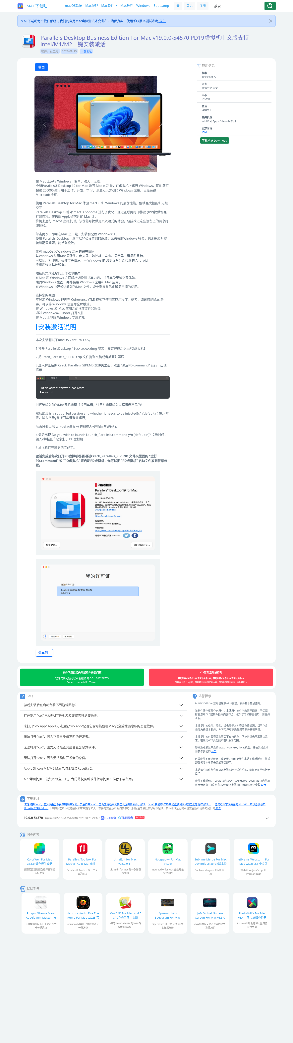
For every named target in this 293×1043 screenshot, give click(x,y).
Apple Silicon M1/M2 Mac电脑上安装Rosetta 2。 (59, 768)
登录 (189, 5)
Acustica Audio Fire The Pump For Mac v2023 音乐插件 (83, 917)
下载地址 (86, 51)
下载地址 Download (214, 141)
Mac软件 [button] (108, 5)
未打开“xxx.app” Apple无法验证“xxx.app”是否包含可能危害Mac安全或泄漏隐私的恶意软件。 (90, 726)
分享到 (43, 653)
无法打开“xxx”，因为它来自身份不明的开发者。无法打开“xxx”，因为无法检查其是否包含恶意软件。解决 (85, 804)
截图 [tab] (41, 67)
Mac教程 (126, 5)
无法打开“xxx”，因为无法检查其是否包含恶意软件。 (61, 747)
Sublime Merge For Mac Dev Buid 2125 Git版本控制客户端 (211, 863)
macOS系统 (73, 5)
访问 (204, 132)
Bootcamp (161, 5)
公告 (162, 21)
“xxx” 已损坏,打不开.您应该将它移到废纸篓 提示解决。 (179, 804)
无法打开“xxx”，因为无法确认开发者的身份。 (56, 758)
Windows (143, 5)
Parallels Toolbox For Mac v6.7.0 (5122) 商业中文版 (82, 863)
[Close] (270, 21)
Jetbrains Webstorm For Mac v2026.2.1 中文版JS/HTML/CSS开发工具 (253, 863)
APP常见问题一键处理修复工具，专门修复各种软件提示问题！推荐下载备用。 (79, 779)
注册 (203, 5)
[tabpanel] (102, 124)
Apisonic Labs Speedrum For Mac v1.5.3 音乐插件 (167, 917)
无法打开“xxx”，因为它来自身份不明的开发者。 (57, 736)
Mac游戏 (91, 5)
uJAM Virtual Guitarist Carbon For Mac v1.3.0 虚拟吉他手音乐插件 (210, 917)
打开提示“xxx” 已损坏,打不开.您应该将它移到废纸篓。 (62, 715)
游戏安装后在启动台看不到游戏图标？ (51, 705)
